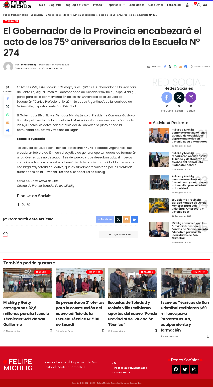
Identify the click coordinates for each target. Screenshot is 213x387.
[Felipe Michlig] (17, 5)
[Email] (180, 66)
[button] (187, 5)
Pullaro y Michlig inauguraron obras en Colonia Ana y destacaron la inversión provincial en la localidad (190, 182)
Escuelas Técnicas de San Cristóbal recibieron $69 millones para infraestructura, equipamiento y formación (185, 316)
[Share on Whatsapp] (175, 66)
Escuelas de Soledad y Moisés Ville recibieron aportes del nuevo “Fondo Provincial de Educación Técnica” (132, 313)
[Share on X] (170, 66)
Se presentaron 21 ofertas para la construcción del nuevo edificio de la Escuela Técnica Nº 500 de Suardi (80, 313)
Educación (11, 21)
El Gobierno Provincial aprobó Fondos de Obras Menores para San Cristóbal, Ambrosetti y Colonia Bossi (189, 206)
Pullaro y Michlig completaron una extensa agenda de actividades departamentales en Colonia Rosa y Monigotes (189, 136)
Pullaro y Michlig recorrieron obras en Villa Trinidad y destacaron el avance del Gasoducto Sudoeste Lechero (189, 159)
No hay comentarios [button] (120, 234)
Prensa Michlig (28, 64)
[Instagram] (28, 204)
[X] (23, 204)
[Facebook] (18, 204)
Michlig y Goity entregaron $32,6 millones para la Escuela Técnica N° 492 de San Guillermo (26, 313)
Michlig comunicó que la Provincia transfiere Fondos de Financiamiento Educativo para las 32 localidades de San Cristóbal (190, 230)
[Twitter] (185, 369)
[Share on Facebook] (165, 66)
